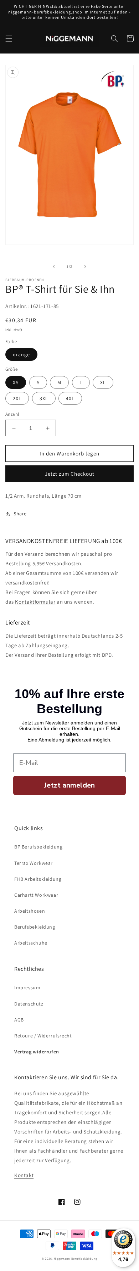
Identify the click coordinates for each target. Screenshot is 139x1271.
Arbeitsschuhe (30, 943)
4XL (70, 398)
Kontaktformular (35, 601)
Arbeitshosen (29, 911)
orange (21, 354)
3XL (44, 398)
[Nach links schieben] (54, 266)
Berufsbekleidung (34, 927)
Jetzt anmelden (69, 785)
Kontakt (24, 1175)
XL (103, 382)
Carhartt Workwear (36, 895)
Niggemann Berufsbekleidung (75, 1258)
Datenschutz (28, 1004)
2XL (17, 398)
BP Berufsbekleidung (38, 847)
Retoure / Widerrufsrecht (43, 1035)
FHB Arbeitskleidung (37, 879)
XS (16, 382)
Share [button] (20, 513)
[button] (9, 38)
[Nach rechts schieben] (85, 266)
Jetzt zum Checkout (69, 473)
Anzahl (12, 414)
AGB (19, 1020)
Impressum (27, 987)
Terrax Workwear (33, 863)
